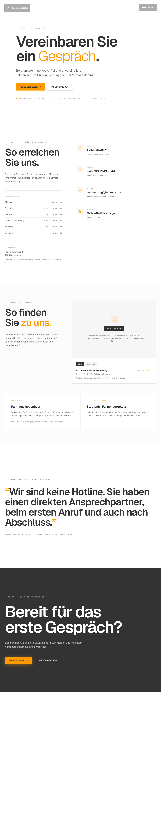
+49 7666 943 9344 (60, 87)
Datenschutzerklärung (93, 338)
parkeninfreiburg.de (55, 422)
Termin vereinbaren (30, 87)
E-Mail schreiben (18, 660)
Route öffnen (143, 371)
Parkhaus (91, 364)
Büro (80, 364)
